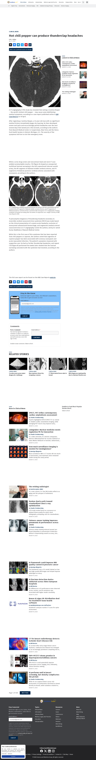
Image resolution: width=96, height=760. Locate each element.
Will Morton (34, 586)
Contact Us (59, 754)
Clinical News (14, 31)
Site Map (65, 754)
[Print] (10, 44)
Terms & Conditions (48, 754)
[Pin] (26, 44)
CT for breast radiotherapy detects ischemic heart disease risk (44, 640)
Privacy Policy (27, 754)
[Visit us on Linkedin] (49, 751)
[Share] (14, 44)
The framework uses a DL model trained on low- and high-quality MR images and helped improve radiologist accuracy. (44, 571)
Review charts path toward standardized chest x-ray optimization (40, 503)
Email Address (24, 300)
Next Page (25, 693)
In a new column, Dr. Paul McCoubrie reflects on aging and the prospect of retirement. (44, 492)
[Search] (83, 2)
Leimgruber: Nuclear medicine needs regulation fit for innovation (70, 73)
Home (71, 754)
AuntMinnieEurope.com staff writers (41, 605)
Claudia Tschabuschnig (37, 417)
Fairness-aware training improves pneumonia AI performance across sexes (43, 522)
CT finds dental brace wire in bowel (58, 374)
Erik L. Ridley (12, 39)
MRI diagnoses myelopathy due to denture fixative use (77, 374)
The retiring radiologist (69, 92)
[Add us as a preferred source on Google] (30, 44)
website (53, 277)
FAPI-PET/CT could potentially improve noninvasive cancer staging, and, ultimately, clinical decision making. (43, 664)
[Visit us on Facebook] (41, 751)
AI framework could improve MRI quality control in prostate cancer (43, 564)
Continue (36, 337)
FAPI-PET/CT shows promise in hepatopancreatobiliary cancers (43, 657)
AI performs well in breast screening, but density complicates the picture (44, 675)
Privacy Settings (36, 754)
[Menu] (87, 2)
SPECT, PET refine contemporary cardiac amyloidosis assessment (69, 63)
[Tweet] (22, 44)
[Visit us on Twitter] (45, 751)
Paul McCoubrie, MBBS (37, 489)
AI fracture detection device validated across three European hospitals (43, 581)
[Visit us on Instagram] (53, 751)
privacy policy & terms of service (43, 311)
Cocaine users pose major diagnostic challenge (17, 374)
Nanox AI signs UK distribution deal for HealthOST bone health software (44, 600)
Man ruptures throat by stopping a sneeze (36, 374)
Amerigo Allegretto (36, 451)
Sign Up (25, 316)
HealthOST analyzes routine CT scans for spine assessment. (44, 608)
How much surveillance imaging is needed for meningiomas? (69, 83)
